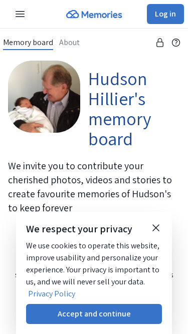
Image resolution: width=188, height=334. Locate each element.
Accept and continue (94, 313)
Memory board (28, 43)
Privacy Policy (51, 293)
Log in (165, 14)
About (69, 43)
